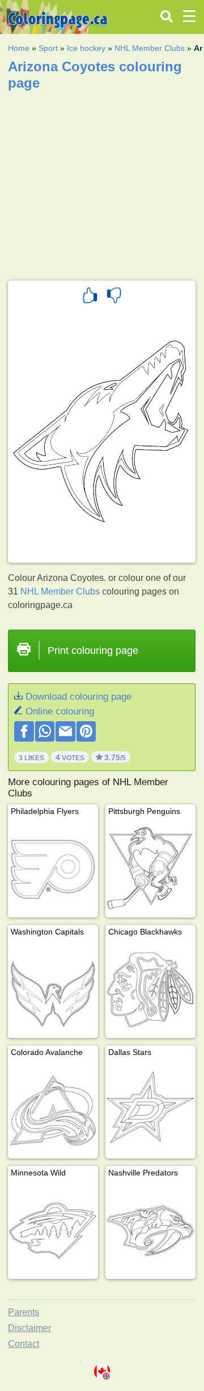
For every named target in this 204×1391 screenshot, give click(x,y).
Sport (48, 48)
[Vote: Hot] (90, 297)
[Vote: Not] (114, 297)
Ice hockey (86, 48)
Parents (23, 1312)
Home (18, 48)
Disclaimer (29, 1328)
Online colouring (60, 711)
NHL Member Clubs (149, 48)
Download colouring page (78, 696)
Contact (23, 1344)
